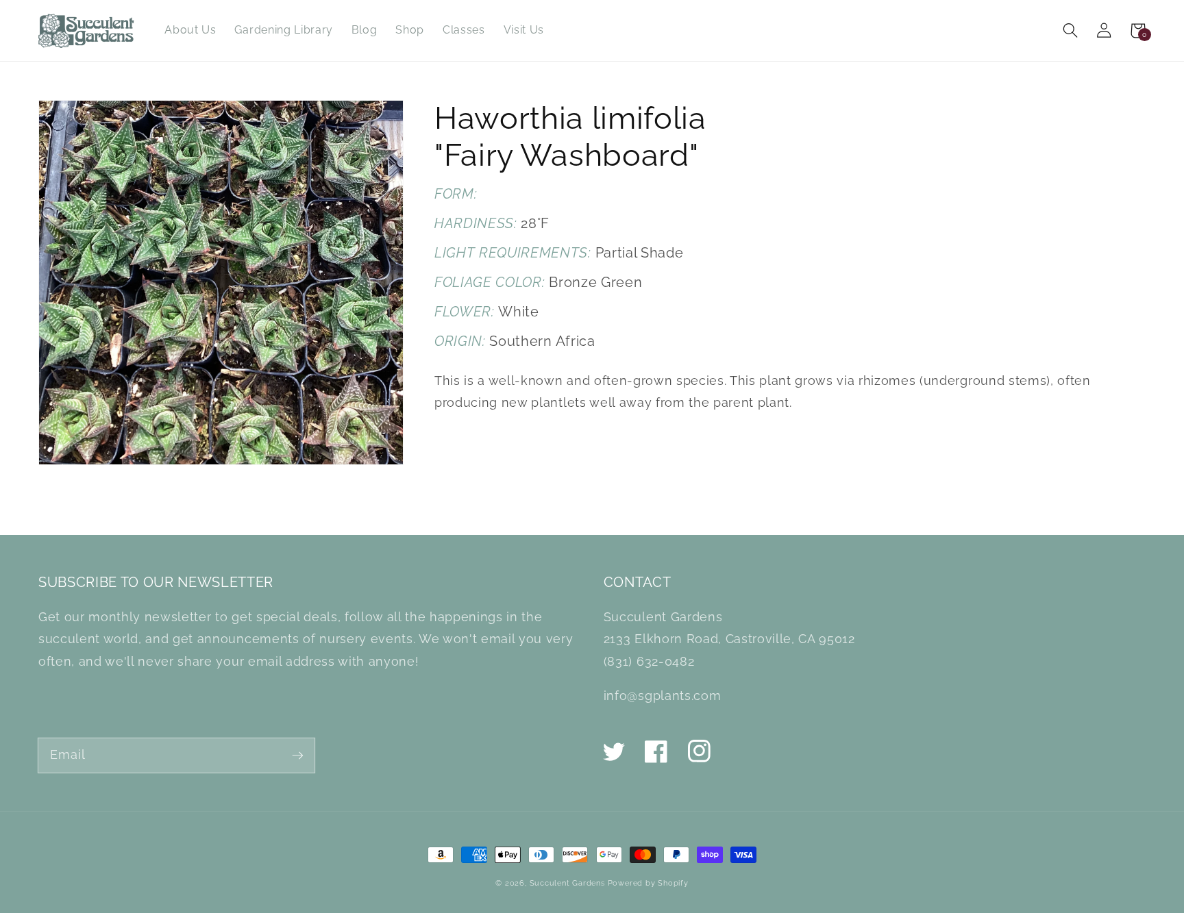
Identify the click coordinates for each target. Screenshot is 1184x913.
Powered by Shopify (648, 883)
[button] (1070, 30)
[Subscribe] (297, 755)
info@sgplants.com (662, 695)
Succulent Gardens (567, 883)
